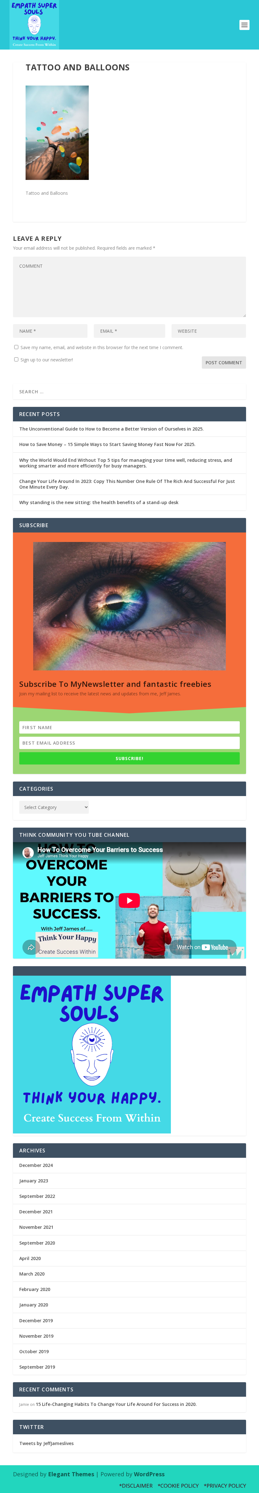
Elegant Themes (71, 1474)
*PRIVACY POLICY (225, 1485)
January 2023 (33, 1181)
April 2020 (30, 1258)
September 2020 (37, 1243)
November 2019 (36, 1336)
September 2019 (37, 1367)
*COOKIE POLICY (178, 1485)
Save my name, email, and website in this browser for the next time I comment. (102, 347)
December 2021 (36, 1212)
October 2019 (34, 1351)
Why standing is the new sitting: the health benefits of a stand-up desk (98, 502)
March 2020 (32, 1274)
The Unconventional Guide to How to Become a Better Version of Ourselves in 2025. (111, 429)
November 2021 (36, 1227)
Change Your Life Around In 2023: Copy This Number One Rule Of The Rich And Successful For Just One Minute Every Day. (127, 484)
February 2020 (34, 1289)
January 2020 (33, 1305)
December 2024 (36, 1165)
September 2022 (37, 1196)
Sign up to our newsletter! (47, 360)
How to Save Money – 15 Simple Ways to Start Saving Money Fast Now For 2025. (107, 444)
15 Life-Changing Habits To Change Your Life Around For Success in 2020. (116, 1404)
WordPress (149, 1474)
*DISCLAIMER (136, 1485)
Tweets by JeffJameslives (46, 1443)
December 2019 (36, 1320)
